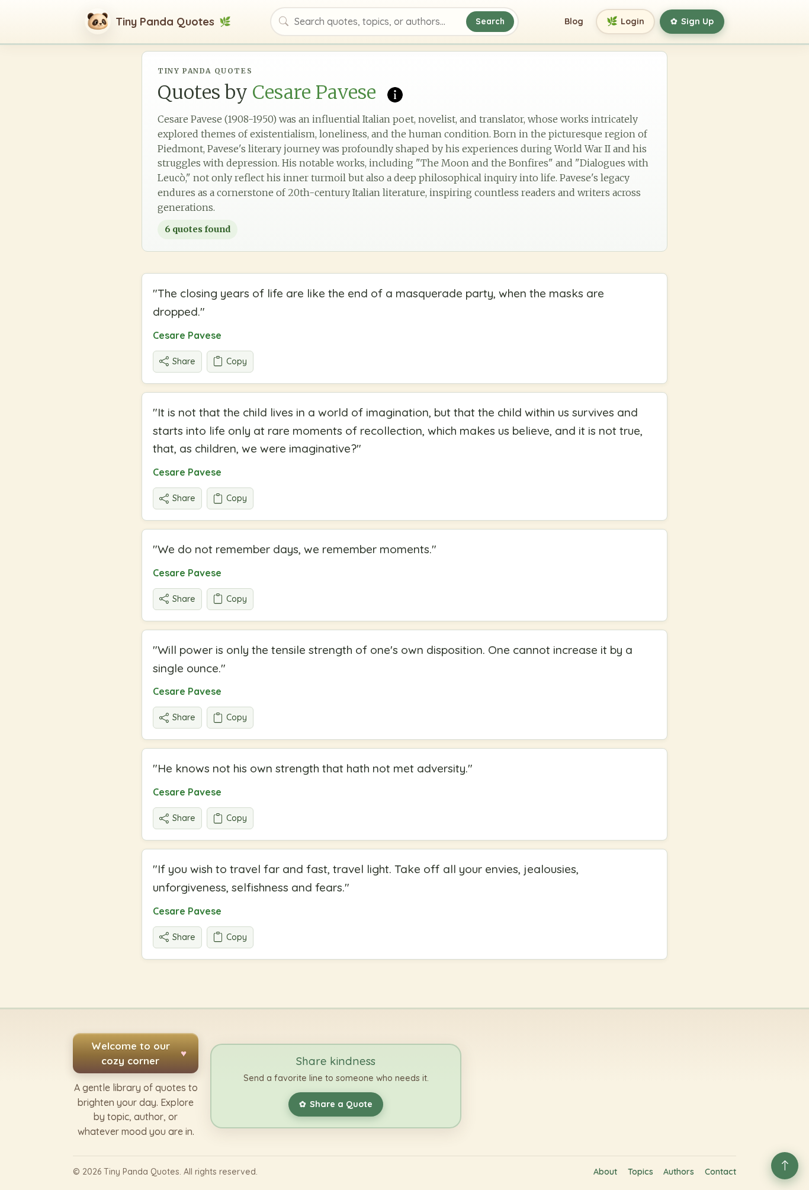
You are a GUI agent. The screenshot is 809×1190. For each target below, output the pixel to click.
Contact (720, 1171)
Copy (236, 361)
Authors (678, 1171)
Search (490, 21)
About (605, 1171)
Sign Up (692, 21)
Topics (640, 1171)
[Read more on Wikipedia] (395, 93)
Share (183, 361)
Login (625, 21)
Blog (573, 21)
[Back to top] (784, 1165)
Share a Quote (336, 1104)
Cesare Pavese (187, 335)
